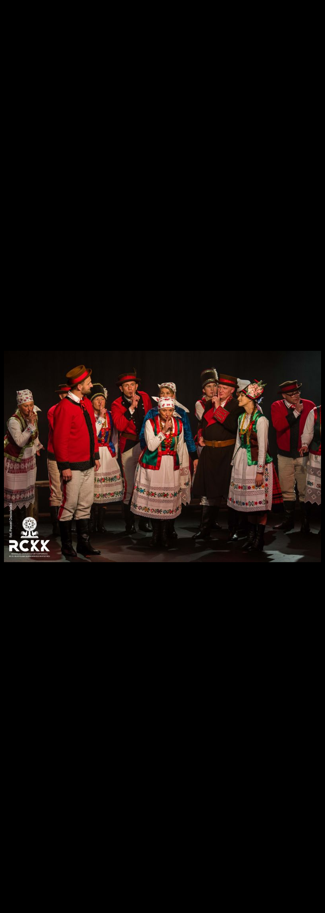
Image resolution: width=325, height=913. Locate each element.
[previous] (14, 445)
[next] (311, 445)
